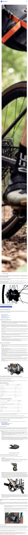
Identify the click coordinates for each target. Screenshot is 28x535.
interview (10, 360)
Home (2, 273)
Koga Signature (3, 495)
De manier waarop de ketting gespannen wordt (9, 454)
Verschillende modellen (4, 316)
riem (14, 333)
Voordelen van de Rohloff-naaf (4, 314)
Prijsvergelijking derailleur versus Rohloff (5, 315)
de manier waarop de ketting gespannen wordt (6, 423)
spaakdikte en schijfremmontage (5, 424)
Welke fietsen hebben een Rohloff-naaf (5, 317)
